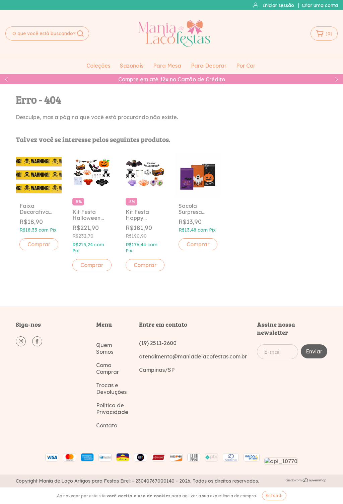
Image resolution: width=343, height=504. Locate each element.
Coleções (98, 65)
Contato (106, 425)
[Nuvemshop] (306, 481)
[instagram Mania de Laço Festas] (21, 341)
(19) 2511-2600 (158, 343)
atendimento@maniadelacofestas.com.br (193, 356)
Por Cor (245, 65)
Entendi (274, 495)
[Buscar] (80, 33)
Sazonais (131, 65)
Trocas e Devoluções (111, 388)
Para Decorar (208, 65)
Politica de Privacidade (112, 408)
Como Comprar (107, 368)
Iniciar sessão (278, 5)
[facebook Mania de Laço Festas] (37, 341)
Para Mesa (167, 65)
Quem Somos (104, 348)
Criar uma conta (320, 5)
